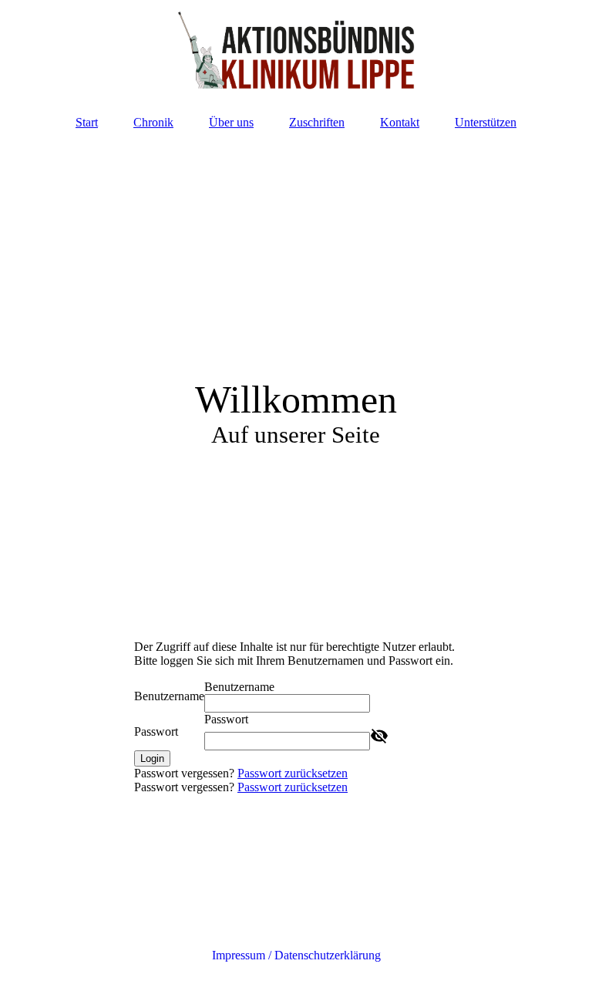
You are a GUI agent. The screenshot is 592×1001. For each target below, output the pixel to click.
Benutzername (169, 696)
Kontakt (399, 122)
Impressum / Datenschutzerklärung (296, 955)
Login (152, 758)
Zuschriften (317, 122)
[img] (296, 50)
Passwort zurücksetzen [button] (292, 773)
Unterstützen (485, 122)
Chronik (153, 122)
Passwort (156, 731)
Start (87, 122)
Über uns (231, 122)
